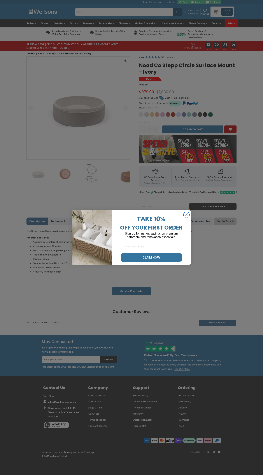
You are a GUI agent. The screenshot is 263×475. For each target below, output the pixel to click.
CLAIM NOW (151, 257)
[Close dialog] (186, 215)
